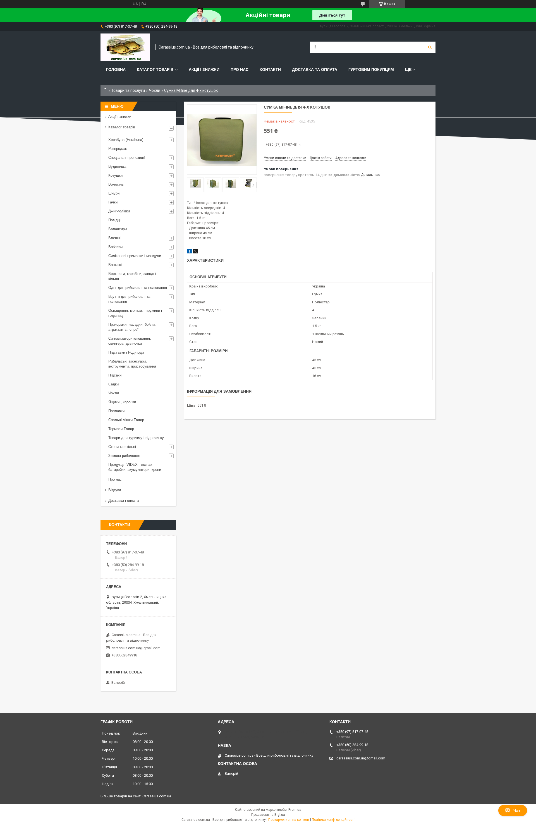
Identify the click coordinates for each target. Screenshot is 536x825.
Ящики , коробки (122, 402)
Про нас (239, 69)
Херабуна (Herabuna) (125, 140)
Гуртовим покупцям (371, 69)
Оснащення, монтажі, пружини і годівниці (135, 313)
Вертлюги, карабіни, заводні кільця (132, 276)
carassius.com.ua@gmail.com (136, 648)
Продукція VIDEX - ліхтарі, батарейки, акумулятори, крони (134, 467)
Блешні (114, 238)
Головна (116, 69)
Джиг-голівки (119, 211)
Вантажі (115, 265)
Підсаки (114, 375)
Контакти (270, 69)
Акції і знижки (204, 69)
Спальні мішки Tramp (126, 420)
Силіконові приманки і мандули (134, 256)
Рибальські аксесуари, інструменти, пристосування (132, 363)
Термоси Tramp (121, 429)
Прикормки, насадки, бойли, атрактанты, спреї (132, 327)
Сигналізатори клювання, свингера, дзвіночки (129, 341)
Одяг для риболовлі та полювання (137, 288)
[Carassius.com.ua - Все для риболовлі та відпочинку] (125, 47)
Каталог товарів (155, 69)
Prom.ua (294, 810)
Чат (516, 810)
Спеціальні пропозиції (126, 157)
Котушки (115, 175)
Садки (113, 384)
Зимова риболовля (124, 456)
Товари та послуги (128, 90)
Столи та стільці (122, 447)
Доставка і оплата (123, 500)
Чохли (154, 90)
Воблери (115, 247)
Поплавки (116, 411)
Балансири (117, 229)
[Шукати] (430, 47)
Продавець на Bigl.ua (268, 815)
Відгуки (114, 490)
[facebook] (189, 252)
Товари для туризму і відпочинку (136, 438)
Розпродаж (117, 149)
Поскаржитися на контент (288, 820)
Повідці (114, 220)
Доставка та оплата (314, 69)
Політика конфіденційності (333, 820)
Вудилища (117, 166)
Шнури (113, 193)
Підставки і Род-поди (126, 352)
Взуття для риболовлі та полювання (129, 299)
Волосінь (116, 184)
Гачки (113, 202)
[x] (195, 252)
